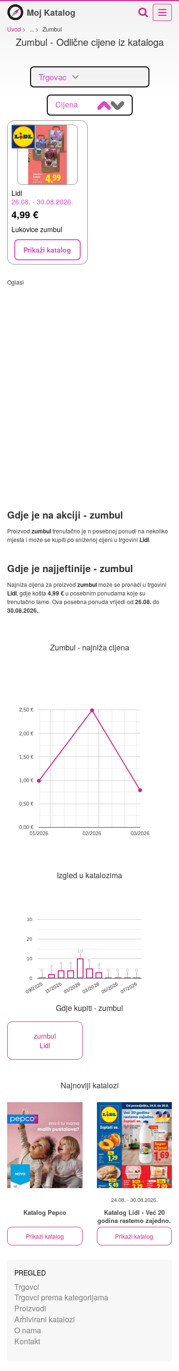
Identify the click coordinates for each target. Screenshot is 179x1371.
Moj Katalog (51, 12)
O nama (27, 1330)
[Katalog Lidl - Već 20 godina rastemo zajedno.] (134, 1145)
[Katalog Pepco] (45, 1145)
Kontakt (27, 1341)
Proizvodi (30, 1308)
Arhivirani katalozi (44, 1319)
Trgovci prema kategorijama (61, 1297)
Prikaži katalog (45, 1236)
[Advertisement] (89, 375)
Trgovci (26, 1286)
